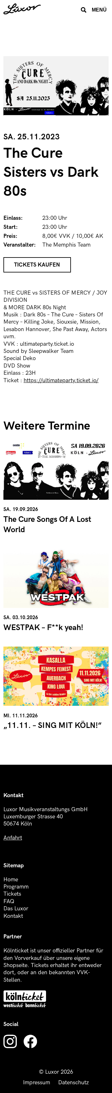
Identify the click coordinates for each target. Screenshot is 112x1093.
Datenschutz (73, 1082)
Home (10, 879)
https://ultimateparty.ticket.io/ (61, 380)
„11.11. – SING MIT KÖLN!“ (52, 725)
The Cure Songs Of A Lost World (47, 525)
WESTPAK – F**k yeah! (43, 628)
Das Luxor (15, 908)
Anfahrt (12, 838)
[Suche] (83, 10)
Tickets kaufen (37, 265)
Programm (16, 887)
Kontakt (13, 916)
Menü (99, 9)
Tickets (12, 894)
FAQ (8, 901)
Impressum (36, 1082)
